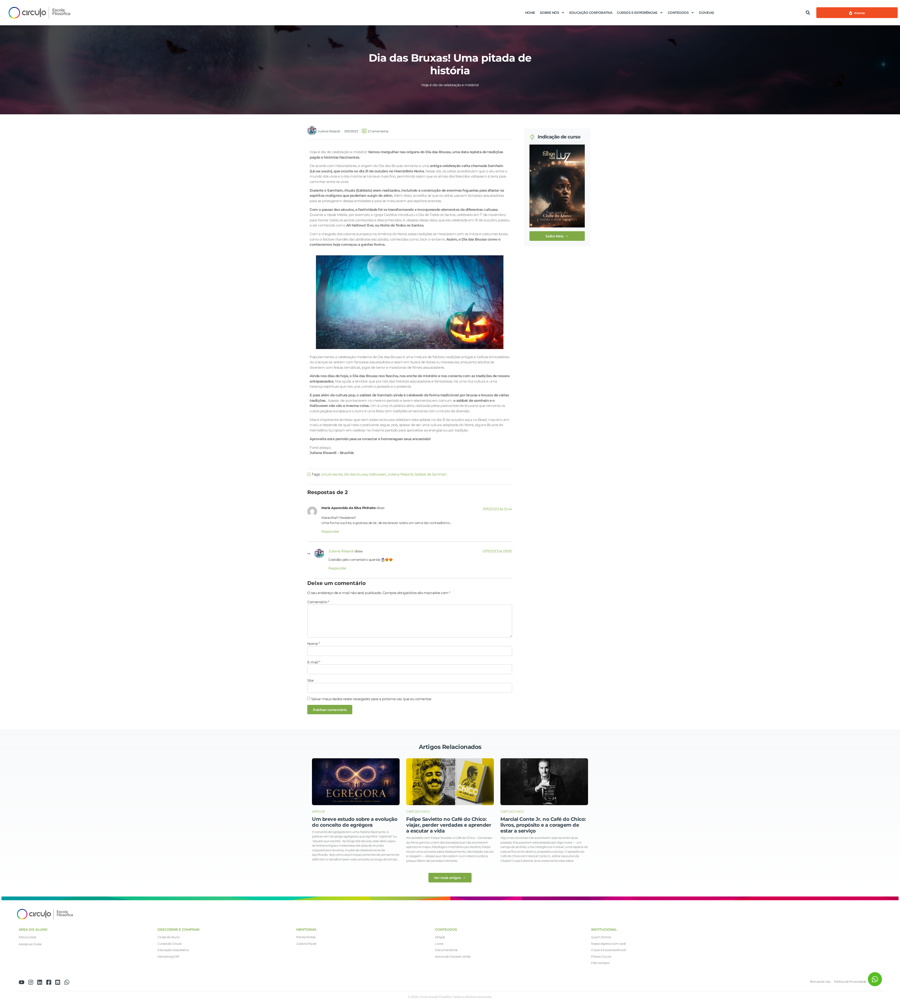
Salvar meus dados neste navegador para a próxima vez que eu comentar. (371, 699)
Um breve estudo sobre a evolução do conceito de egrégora (354, 822)
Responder (330, 531)
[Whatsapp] (67, 982)
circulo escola (331, 474)
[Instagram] (31, 982)
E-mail (313, 662)
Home (530, 13)
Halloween (377, 474)
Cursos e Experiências (637, 13)
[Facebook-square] (49, 982)
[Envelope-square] (57, 982)
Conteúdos (678, 13)
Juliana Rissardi (400, 474)
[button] (808, 12)
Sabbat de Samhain (430, 474)
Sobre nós (549, 13)
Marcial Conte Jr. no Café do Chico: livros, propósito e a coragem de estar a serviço (543, 825)
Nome (313, 643)
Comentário (318, 602)
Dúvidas (706, 13)
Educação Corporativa (590, 13)
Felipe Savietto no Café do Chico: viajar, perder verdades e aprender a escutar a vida (448, 825)
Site (310, 680)
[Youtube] (21, 982)
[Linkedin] (39, 982)
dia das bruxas (355, 474)
